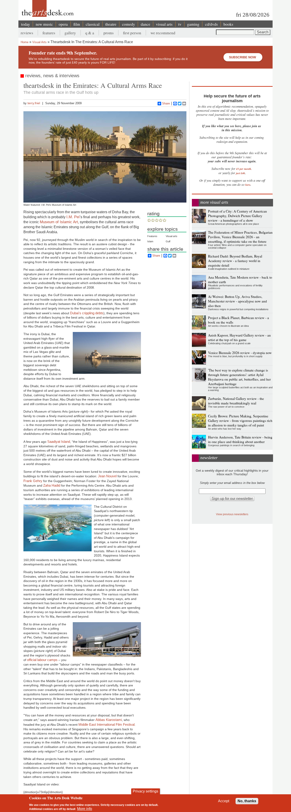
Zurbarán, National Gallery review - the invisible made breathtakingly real (236, 400)
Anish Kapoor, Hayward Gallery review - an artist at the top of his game (239, 337)
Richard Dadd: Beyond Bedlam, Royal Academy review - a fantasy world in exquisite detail (235, 260)
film (76, 24)
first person (132, 32)
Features (152, 236)
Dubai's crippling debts (86, 313)
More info (84, 809)
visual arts (164, 24)
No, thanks (247, 801)
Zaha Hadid (51, 485)
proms (108, 32)
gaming (193, 24)
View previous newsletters (232, 514)
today (25, 24)
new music (44, 24)
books (228, 24)
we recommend (163, 32)
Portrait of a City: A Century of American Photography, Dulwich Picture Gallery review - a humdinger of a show (237, 216)
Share (166, 103)
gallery (70, 32)
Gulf (168, 241)
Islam (150, 241)
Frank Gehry (32, 481)
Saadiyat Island (58, 441)
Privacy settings (145, 791)
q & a (89, 32)
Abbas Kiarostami (108, 720)
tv (179, 24)
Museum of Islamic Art (59, 222)
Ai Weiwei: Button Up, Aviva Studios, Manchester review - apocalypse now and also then (237, 301)
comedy (128, 24)
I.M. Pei (73, 217)
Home (24, 42)
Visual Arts (39, 42)
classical (93, 24)
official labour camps (42, 660)
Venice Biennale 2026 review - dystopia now (240, 352)
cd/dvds (211, 24)
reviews (27, 32)
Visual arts (171, 236)
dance (145, 24)
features (49, 32)
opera (63, 24)
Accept (223, 801)
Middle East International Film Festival (106, 724)
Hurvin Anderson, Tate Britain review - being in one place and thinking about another (240, 439)
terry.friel (34, 103)
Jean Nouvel (107, 476)
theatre (110, 24)
